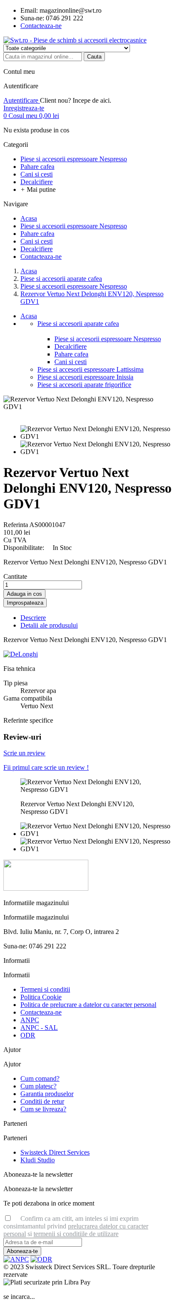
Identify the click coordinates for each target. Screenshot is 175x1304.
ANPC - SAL (39, 1027)
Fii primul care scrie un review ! (46, 767)
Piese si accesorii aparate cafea (78, 323)
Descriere (33, 617)
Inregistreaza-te (23, 108)
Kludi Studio (37, 1160)
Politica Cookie (41, 997)
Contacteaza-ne (41, 25)
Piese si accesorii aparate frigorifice (84, 384)
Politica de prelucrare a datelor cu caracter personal (88, 1004)
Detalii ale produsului (49, 625)
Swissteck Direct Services (55, 1152)
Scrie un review (24, 753)
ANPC (29, 1020)
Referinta (16, 524)
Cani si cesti (70, 361)
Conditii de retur (42, 1101)
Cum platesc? (38, 1086)
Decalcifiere (70, 346)
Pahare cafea (71, 354)
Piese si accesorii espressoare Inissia (85, 377)
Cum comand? (39, 1078)
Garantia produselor (46, 1093)
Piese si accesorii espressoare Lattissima (90, 369)
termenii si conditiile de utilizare (76, 1233)
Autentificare (21, 100)
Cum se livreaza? (43, 1109)
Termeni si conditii (45, 989)
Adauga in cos (24, 594)
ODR (27, 1035)
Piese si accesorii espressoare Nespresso (107, 338)
